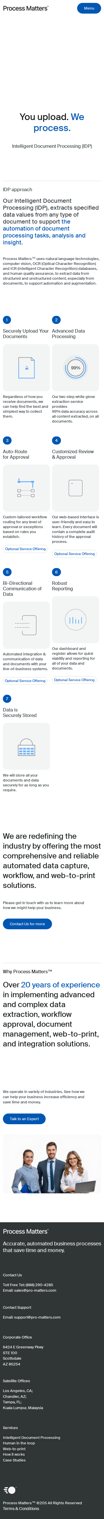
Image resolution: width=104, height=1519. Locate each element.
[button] (7, 320)
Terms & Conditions (21, 1508)
